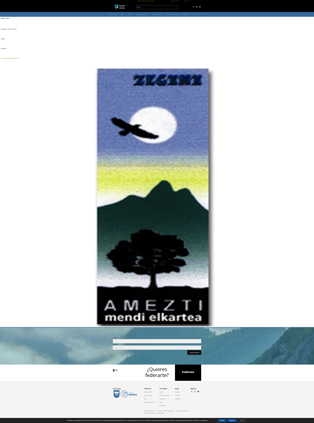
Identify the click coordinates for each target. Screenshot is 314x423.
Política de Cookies (149, 411)
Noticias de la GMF (199, 14)
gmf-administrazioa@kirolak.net (146, 1)
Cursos (130, 14)
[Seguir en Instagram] (196, 6)
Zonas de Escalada (142, 14)
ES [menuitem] (189, 1)
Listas (115, 344)
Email (115, 338)
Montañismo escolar (173, 14)
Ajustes (242, 420)
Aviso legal (158, 411)
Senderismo (186, 14)
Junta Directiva (148, 395)
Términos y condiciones (182, 411)
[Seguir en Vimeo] (200, 6)
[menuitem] (186, 1)
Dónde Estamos (148, 392)
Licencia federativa (149, 402)
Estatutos (177, 392)
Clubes (122, 14)
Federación (112, 14)
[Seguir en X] (195, 391)
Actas (145, 399)
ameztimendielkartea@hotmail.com (10, 58)
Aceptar (222, 420)
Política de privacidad (168, 411)
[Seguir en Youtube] (198, 391)
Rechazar (232, 420)
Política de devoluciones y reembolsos (154, 413)
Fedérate (188, 372)
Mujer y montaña (157, 14)
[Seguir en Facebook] (193, 6)
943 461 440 (174, 1)
